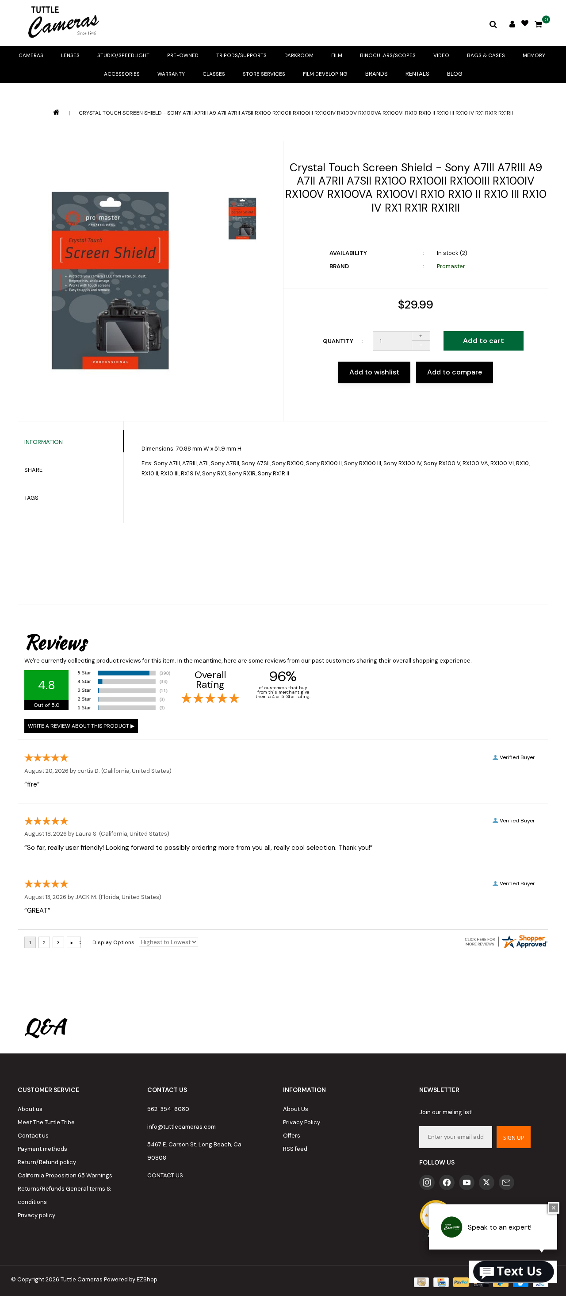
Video (441, 55)
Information (43, 442)
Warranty (171, 73)
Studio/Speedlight (123, 55)
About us (30, 1109)
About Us (295, 1109)
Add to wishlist (374, 372)
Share (33, 470)
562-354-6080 (168, 1109)
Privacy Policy (301, 1122)
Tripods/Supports (241, 55)
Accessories (122, 73)
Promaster (451, 266)
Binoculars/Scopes (388, 55)
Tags (31, 497)
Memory (534, 55)
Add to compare (454, 372)
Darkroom (299, 55)
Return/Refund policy (47, 1162)
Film (336, 55)
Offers (291, 1135)
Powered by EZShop (130, 1279)
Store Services (264, 73)
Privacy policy (36, 1215)
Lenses (70, 55)
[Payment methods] (420, 1281)
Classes (214, 73)
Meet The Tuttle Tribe (46, 1122)
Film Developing (325, 73)
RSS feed (295, 1149)
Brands (376, 73)
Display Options (113, 942)
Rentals (417, 73)
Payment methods (42, 1149)
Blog (455, 73)
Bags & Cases (486, 55)
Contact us (33, 1135)
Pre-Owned (183, 55)
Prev (243, 171)
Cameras (31, 55)
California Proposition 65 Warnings (65, 1175)
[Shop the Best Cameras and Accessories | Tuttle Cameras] (62, 23)
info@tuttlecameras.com (181, 1126)
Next (243, 270)
